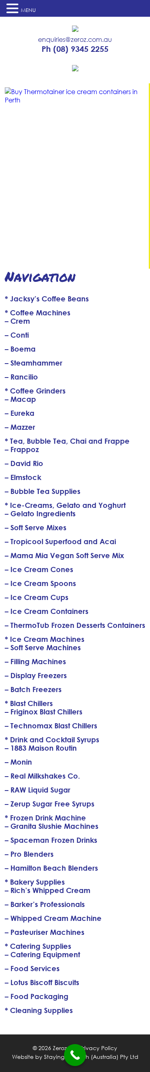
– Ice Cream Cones (39, 569)
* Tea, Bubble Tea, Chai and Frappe (67, 441)
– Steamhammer (33, 362)
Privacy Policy (98, 1048)
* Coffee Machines (37, 312)
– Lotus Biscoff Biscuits (42, 982)
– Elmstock (23, 477)
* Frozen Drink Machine (45, 817)
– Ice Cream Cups (36, 597)
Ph (75, 49)
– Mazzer (20, 427)
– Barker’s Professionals (45, 904)
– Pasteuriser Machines (44, 932)
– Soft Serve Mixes (35, 527)
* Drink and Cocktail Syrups (52, 739)
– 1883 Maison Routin (41, 748)
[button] (13, 8)
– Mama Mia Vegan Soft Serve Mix (64, 555)
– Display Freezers (36, 675)
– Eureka (19, 413)
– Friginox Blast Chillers (43, 711)
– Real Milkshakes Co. (42, 775)
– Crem (17, 321)
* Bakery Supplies (35, 881)
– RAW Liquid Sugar (37, 789)
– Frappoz (22, 449)
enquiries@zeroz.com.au (75, 39)
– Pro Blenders (29, 854)
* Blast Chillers (29, 703)
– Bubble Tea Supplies (42, 491)
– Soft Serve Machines (43, 647)
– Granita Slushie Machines (51, 826)
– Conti (17, 334)
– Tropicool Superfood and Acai (60, 541)
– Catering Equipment (42, 954)
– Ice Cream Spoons (40, 583)
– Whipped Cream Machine (53, 918)
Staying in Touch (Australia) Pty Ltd (91, 1056)
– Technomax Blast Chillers (51, 725)
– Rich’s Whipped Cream (47, 890)
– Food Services (32, 968)
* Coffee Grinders (35, 390)
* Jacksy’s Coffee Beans (47, 298)
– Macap (20, 399)
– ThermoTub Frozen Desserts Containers (75, 625)
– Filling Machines (35, 661)
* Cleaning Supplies (39, 1010)
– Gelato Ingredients (40, 513)
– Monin (18, 761)
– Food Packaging (36, 996)
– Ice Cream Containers (46, 611)
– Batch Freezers (33, 689)
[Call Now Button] (75, 1055)
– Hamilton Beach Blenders (51, 868)
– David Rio (24, 463)
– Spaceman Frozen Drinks (51, 840)
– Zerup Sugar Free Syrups (49, 803)
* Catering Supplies (38, 946)
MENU (28, 10)
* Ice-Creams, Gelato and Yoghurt (65, 505)
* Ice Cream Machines (44, 639)
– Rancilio (21, 376)
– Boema (20, 348)
